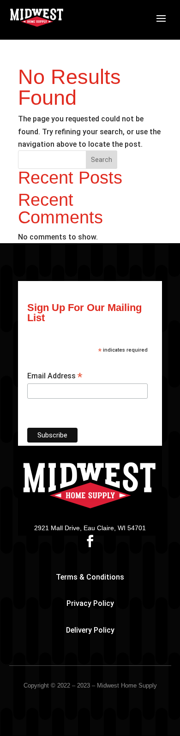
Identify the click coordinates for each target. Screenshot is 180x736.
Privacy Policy (90, 603)
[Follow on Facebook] (90, 541)
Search (101, 159)
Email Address (54, 376)
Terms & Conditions (90, 577)
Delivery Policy (90, 630)
